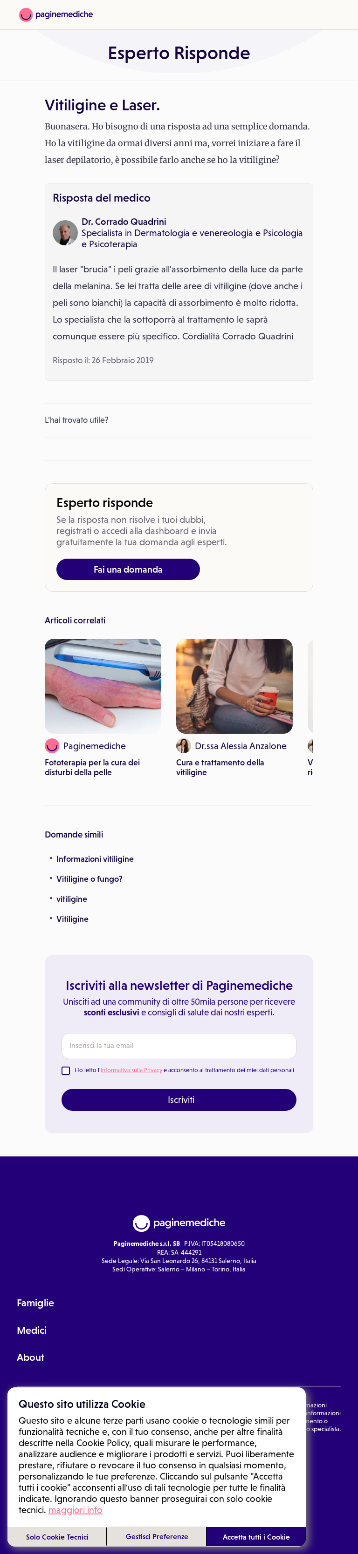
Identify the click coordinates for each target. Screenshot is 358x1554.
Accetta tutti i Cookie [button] (256, 1537)
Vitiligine (72, 919)
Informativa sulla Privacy (131, 1070)
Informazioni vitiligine (95, 859)
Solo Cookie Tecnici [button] (57, 1537)
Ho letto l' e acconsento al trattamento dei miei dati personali (184, 1070)
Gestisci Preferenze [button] (157, 1536)
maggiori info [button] (75, 1510)
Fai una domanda (128, 569)
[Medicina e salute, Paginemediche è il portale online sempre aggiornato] (56, 15)
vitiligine (71, 899)
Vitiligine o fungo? (89, 879)
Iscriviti (181, 1100)
